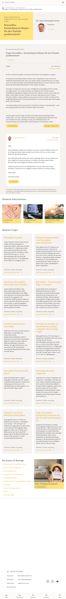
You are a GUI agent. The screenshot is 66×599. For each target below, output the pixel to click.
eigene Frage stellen (52, 126)
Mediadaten (10, 579)
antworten (15, 181)
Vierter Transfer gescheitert (12, 488)
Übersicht (11, 60)
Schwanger (7, 484)
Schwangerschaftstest (10, 478)
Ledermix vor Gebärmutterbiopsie (14, 474)
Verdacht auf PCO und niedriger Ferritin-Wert (17, 481)
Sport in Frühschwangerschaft (12, 467)
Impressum (10, 576)
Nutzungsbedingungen (24, 579)
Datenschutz (10, 583)
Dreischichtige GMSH (10, 471)
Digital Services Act (23, 583)
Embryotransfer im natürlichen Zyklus (15, 464)
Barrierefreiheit (11, 587)
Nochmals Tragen (9, 495)
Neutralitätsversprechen (25, 576)
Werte (6, 491)
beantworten (13, 126)
